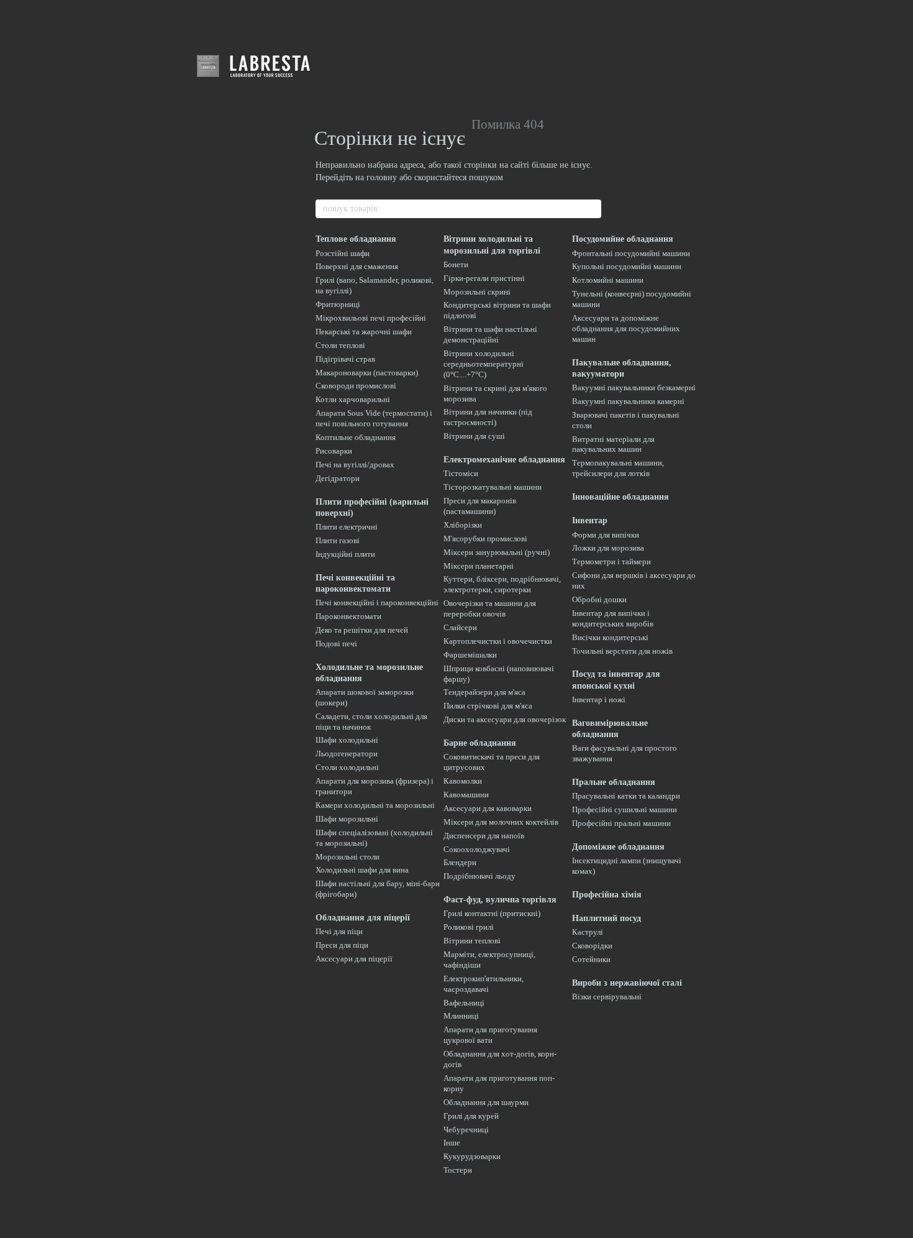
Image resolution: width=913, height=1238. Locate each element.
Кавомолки (462, 781)
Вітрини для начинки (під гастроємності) (487, 417)
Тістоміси (460, 473)
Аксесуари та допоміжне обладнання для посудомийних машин (626, 328)
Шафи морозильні (347, 818)
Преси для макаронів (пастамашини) (479, 506)
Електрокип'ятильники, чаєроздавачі (483, 984)
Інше (451, 1142)
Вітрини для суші (474, 436)
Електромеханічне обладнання (504, 459)
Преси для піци (342, 945)
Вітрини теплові (472, 940)
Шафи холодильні (347, 740)
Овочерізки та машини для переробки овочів (489, 608)
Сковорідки (592, 945)
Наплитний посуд (606, 918)
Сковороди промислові (356, 385)
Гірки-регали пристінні (484, 278)
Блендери (459, 862)
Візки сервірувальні (607, 996)
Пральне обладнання (613, 782)
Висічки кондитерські (610, 637)
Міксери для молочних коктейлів (500, 822)
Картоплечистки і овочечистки (497, 641)
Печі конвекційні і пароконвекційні (377, 602)
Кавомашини (466, 794)
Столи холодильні (347, 767)
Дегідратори (338, 478)
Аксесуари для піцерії (354, 958)
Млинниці (461, 1015)
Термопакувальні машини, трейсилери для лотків (618, 468)
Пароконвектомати (348, 616)
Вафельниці (463, 1002)
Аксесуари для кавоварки (487, 808)
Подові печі (336, 643)
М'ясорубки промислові (485, 538)
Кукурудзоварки (472, 1156)
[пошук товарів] (591, 208)
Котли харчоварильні (353, 399)
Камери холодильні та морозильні (375, 805)
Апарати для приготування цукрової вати (490, 1035)
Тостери (457, 1170)
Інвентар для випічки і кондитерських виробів (612, 618)
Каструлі (587, 932)
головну (381, 177)
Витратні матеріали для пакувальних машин (613, 444)
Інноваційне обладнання (620, 497)
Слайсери (460, 627)
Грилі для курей (471, 1116)
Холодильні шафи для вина (362, 869)
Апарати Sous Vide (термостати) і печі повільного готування (374, 418)
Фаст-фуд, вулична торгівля (499, 899)
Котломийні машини (607, 280)
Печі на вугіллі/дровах (355, 464)
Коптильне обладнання (356, 437)
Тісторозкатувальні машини (492, 487)
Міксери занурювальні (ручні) (496, 552)
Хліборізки (462, 525)
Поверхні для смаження (357, 266)
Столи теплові (340, 345)
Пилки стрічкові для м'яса (487, 705)
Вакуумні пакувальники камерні (628, 401)
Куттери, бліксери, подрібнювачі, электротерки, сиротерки (502, 584)
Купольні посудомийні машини (626, 266)
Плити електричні (347, 526)
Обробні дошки (599, 599)
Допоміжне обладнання (618, 846)
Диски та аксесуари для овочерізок (504, 719)
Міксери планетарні (478, 566)
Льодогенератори (347, 753)
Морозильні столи (347, 856)
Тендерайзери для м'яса (484, 692)
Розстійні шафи (343, 253)
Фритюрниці (338, 304)
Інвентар (589, 520)
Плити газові (338, 540)
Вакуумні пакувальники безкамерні (634, 387)
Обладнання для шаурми (486, 1102)
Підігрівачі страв (345, 359)
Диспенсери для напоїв (483, 835)
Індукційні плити (345, 554)
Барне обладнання (479, 743)
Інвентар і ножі (598, 699)
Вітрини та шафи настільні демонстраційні (490, 334)
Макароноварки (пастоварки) (367, 372)
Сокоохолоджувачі (476, 849)
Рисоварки (334, 451)
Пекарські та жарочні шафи (364, 331)
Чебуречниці (466, 1129)
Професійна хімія (607, 894)
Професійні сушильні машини (624, 809)
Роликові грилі (468, 927)
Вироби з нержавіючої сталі (627, 983)
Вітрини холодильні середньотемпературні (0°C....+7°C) (483, 364)
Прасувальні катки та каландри (626, 795)
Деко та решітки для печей (362, 630)
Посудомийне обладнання (622, 239)
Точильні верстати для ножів (622, 651)
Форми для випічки (605, 534)
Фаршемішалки (470, 654)
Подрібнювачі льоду (479, 876)
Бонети (455, 264)
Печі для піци (339, 931)
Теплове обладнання (356, 239)
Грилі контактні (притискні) (491, 913)
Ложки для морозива (608, 548)
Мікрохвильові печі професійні (371, 318)
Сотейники (591, 959)
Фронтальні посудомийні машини (631, 253)
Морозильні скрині (477, 291)
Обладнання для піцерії (363, 917)
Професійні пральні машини (621, 823)
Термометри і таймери (611, 561)
